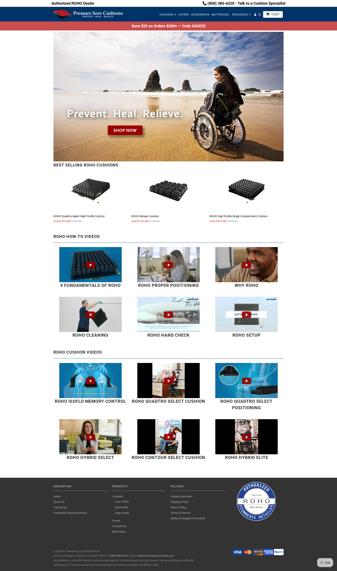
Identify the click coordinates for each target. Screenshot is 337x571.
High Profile (122, 513)
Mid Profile (121, 507)
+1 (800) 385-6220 (117, 555)
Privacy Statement (181, 496)
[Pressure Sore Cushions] (88, 14)
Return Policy (178, 507)
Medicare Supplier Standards (187, 518)
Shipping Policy (179, 501)
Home (57, 496)
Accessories (200, 14)
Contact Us (60, 507)
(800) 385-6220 (220, 3)
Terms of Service (180, 512)
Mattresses (220, 14)
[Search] (259, 15)
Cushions (167, 14)
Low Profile (122, 501)
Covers (183, 14)
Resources (240, 14)
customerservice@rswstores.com (155, 555)
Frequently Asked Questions (70, 512)
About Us (59, 501)
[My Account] (255, 15)
